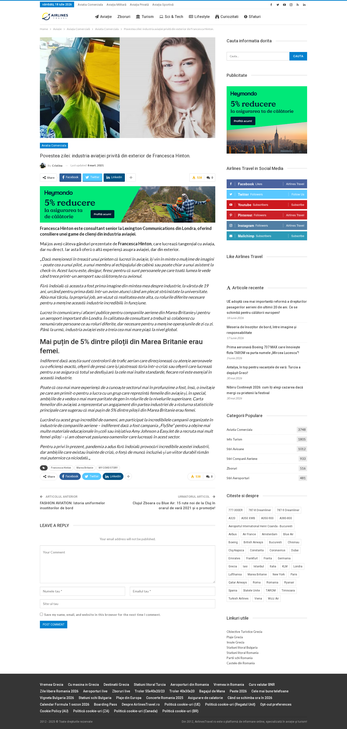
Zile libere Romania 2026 (59, 691)
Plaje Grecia (235, 637)
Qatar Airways (238, 582)
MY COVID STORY (108, 467)
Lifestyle (202, 16)
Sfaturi (255, 16)
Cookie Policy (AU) (54, 711)
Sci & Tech (174, 16)
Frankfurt (252, 558)
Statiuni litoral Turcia (150, 684)
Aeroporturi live (95, 691)
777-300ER (236, 510)
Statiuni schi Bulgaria (95, 698)
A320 (232, 518)
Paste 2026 (238, 691)
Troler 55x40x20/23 (150, 691)
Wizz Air (273, 598)
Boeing (233, 542)
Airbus (233, 534)
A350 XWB (248, 518)
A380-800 (285, 518)
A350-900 (267, 518)
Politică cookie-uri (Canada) (136, 711)
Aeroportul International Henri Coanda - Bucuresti (260, 526)
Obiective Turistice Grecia (244, 632)
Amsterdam (269, 534)
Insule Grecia (235, 642)
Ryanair (289, 582)
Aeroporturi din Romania (189, 684)
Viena (258, 598)
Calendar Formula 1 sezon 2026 (64, 704)
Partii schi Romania (240, 658)
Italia (273, 566)
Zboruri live (121, 691)
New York (279, 574)
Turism (148, 16)
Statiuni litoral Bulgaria (242, 647)
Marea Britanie (84, 467)
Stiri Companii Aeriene (242, 459)
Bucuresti (275, 542)
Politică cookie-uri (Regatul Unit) (230, 704)
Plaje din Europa (128, 698)
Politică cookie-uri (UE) (182, 704)
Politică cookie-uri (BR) (180, 711)
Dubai (295, 550)
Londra (297, 566)
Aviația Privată (139, 4)
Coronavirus (277, 550)
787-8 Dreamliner (260, 510)
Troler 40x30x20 (182, 691)
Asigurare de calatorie (205, 698)
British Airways (253, 542)
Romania (272, 582)
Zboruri (123, 16)
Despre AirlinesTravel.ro (141, 704)
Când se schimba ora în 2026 (250, 698)
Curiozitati (229, 16)
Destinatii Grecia (116, 684)
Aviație (106, 16)
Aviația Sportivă (163, 4)
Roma (257, 582)
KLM (285, 566)
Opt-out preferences (276, 704)
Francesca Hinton (61, 467)
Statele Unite (251, 590)
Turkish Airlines (239, 598)
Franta (268, 558)
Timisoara (288, 590)
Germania (284, 558)
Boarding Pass (105, 704)
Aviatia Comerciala (90, 4)
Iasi (245, 566)
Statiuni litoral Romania (242, 653)
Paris (294, 574)
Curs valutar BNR (262, 684)
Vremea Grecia (51, 684)
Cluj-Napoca (236, 550)
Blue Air (288, 534)
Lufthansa (235, 574)
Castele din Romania (241, 663)
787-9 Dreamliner (288, 510)
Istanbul (259, 566)
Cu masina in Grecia (83, 684)
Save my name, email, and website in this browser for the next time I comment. (102, 615)
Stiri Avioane (235, 449)
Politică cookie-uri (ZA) (91, 711)
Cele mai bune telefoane (269, 691)
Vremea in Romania (229, 684)
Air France (249, 534)
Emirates (234, 558)
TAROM (271, 590)
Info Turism (234, 439)
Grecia (233, 566)
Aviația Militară (116, 4)
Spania (233, 590)
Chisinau (293, 542)
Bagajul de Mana (212, 691)
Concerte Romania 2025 (164, 698)
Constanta (257, 550)
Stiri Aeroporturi (238, 478)
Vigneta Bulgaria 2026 (57, 698)
